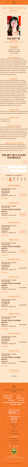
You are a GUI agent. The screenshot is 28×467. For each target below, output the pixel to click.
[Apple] (12, 419)
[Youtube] (17, 412)
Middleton (20, 398)
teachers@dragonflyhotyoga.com (14, 42)
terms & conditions (14, 433)
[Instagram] (14, 412)
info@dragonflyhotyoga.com (14, 402)
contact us (14, 431)
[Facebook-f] (10, 412)
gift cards (14, 443)
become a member (14, 440)
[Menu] (25, 2)
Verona (11, 400)
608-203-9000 (16, 404)
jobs (14, 428)
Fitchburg (7, 398)
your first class (14, 424)
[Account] (2, 2)
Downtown (8, 396)
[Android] (16, 419)
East (19, 396)
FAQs (14, 426)
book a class (14, 438)
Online (21, 400)
